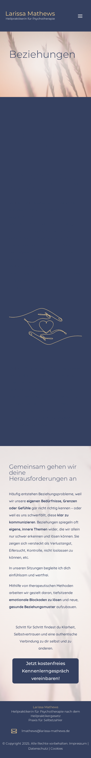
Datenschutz (38, 749)
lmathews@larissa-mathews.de (46, 731)
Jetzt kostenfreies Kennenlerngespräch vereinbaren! (45, 671)
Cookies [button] (57, 749)
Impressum (78, 743)
